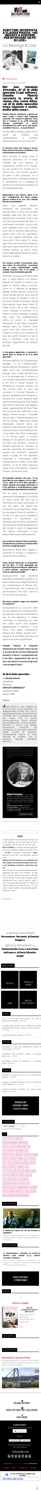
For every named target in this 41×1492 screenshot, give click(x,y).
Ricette (5, 1191)
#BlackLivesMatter (8, 1139)
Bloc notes (27, 1155)
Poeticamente (24, 1179)
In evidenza (25, 1163)
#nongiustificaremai (9, 1147)
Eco (25, 1159)
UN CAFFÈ (7, 853)
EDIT (20, 47)
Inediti (5, 1167)
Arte (26, 1151)
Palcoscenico (7, 1179)
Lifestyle (20, 1171)
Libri (14, 1171)
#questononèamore (8, 1151)
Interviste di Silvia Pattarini (16, 46)
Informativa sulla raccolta (13, 1479)
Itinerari (20, 1167)
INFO (21, 1327)
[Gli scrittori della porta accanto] (20, 12)
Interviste (5, 46)
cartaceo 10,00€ (11, 690)
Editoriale (32, 1159)
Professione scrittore (10, 1183)
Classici (5, 1159)
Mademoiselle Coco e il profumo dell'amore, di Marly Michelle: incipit (20, 952)
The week (32, 1191)
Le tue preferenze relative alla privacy (22, 1474)
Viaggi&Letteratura (14, 1195)
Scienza (12, 1191)
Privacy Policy (15, 1440)
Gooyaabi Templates (17, 1463)
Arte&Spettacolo (8, 1155)
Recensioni (33, 1187)
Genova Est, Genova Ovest (16, 1357)
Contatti (14, 1468)
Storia (26, 1191)
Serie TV (19, 1191)
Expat (4, 1163)
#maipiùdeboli (23, 1143)
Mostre (22, 1175)
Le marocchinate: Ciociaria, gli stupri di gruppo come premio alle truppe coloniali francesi (21, 1255)
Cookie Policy (26, 1440)
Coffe (28, 44)
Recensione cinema (22, 1187)
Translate (17, 1129)
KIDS (27, 1167)
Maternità (6, 1175)
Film (10, 1163)
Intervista (33, 44)
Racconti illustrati (9, 1187)
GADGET (35, 853)
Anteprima (20, 1151)
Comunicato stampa (16, 1159)
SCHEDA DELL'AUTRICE (26, 814)
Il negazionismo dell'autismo (12, 1035)
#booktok (19, 1139)
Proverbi (21, 1183)
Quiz (28, 1183)
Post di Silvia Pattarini (30, 46)
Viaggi (5, 1195)
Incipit (33, 1163)
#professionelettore (23, 1147)
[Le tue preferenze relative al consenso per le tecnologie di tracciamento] (37, 1488)
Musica (29, 1175)
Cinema (35, 1155)
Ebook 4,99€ (24, 1322)
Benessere (19, 1155)
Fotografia (17, 1163)
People (15, 1179)
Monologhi (15, 1175)
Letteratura (7, 1171)
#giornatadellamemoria (10, 1143)
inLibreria (26, 1195)
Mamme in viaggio (30, 1171)
